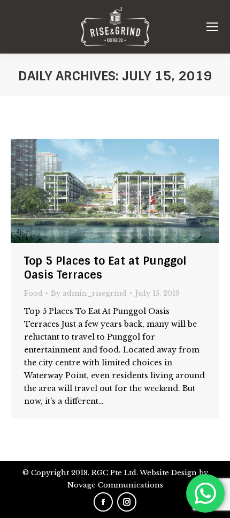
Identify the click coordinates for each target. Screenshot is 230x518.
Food (33, 293)
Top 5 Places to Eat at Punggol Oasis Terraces (105, 268)
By (89, 293)
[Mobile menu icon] (212, 27)
